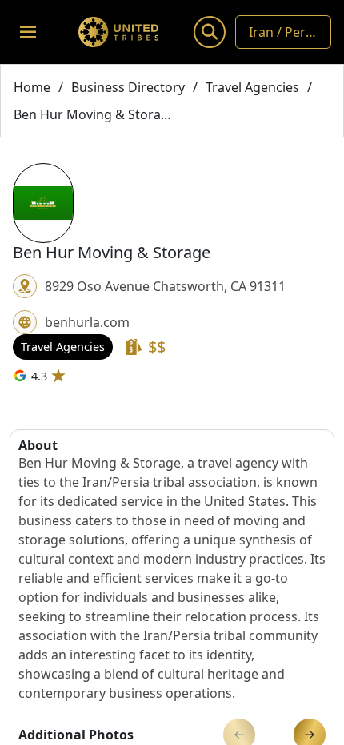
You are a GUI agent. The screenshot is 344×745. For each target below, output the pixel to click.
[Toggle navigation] (28, 32)
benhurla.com (87, 322)
